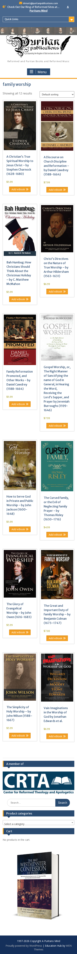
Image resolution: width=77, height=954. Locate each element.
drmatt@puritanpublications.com (40, 3)
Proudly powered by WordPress (24, 945)
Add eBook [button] (18, 189)
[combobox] (38, 822)
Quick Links (11, 19)
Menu (42, 72)
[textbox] (38, 824)
